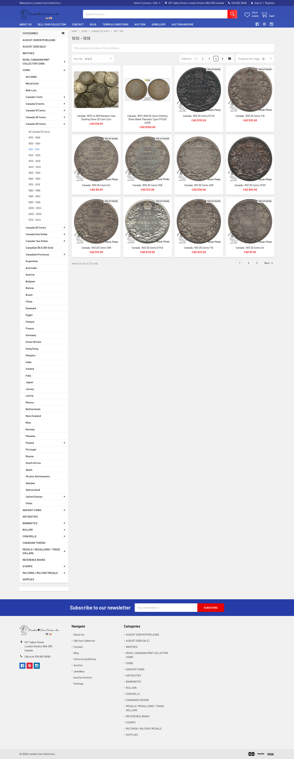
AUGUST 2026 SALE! (34, 46)
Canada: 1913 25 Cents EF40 (147, 247)
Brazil (29, 294)
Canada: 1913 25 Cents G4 (250, 247)
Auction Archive (182, 24)
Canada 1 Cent (34, 96)
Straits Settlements (38, 476)
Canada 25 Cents (36, 123)
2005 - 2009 (34, 213)
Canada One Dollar (37, 234)
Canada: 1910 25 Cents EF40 (199, 115)
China (29, 301)
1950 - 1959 (34, 172)
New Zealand (33, 415)
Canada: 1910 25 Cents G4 (96, 185)
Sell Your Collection (52, 24)
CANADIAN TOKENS (34, 542)
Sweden (30, 483)
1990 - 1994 (34, 196)
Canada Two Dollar (37, 240)
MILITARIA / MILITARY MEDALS (40, 572)
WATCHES (28, 53)
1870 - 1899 (34, 137)
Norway (30, 429)
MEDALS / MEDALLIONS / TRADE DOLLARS (41, 551)
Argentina (32, 261)
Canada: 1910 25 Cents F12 (250, 115)
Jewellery (158, 24)
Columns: (186, 58)
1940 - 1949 (34, 166)
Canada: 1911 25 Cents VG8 (198, 185)
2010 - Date (34, 219)
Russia (30, 456)
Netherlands (33, 409)
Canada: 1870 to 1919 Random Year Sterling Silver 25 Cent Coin (96, 117)
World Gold (32, 83)
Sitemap (78, 683)
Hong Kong (32, 348)
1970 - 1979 (34, 184)
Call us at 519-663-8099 (37, 656)
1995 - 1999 (34, 202)
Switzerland (33, 489)
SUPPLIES (28, 579)
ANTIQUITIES (30, 516)
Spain (29, 469)
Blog (93, 24)
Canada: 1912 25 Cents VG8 (96, 247)
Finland (30, 321)
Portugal (31, 449)
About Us (25, 24)
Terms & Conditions (115, 24)
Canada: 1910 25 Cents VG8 (147, 185)
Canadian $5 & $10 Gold (39, 247)
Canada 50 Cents (36, 227)
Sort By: (78, 58)
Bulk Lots (31, 90)
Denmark (31, 308)
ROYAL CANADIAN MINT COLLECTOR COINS (36, 61)
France (30, 328)
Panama (30, 435)
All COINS (31, 76)
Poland (30, 442)
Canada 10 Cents (35, 110)
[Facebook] (257, 24)
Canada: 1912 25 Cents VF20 (250, 185)
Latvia (29, 395)
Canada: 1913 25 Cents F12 (198, 247)
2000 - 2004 (35, 207)
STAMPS (27, 566)
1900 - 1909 (34, 143)
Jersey (30, 388)
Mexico (30, 402)
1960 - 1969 (34, 178)
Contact (78, 24)
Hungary (30, 355)
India (28, 362)
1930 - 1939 (34, 160)
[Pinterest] (264, 24)
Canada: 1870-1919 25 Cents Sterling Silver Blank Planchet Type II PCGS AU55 (147, 119)
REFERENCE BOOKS (34, 559)
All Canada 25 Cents (39, 131)
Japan (29, 382)
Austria (30, 274)
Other (29, 503)
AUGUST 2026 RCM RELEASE (39, 40)
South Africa (33, 462)
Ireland (30, 368)
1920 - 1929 (34, 155)
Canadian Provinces (37, 254)
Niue (28, 422)
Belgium (30, 281)
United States (34, 496)
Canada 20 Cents (36, 117)
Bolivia (30, 287)
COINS (26, 70)
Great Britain (33, 341)
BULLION (28, 529)
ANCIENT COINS (32, 510)
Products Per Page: (249, 58)
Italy (28, 375)
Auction (139, 24)
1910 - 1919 (33, 149)
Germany (31, 335)
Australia (31, 267)
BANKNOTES (30, 523)
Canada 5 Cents (35, 103)
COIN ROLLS (29, 536)
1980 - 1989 (34, 190)
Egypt (29, 314)
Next (267, 262)
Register (270, 2)
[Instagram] (271, 24)
